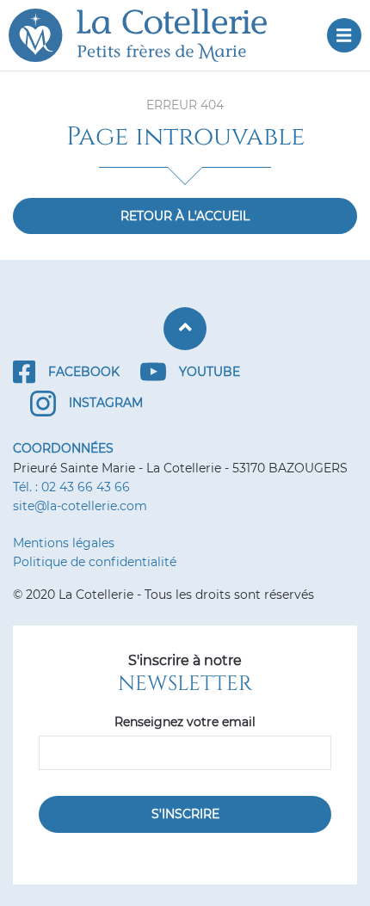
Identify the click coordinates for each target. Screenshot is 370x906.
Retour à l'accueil (185, 216)
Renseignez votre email (185, 722)
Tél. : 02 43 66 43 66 (71, 487)
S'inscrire (185, 814)
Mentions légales (63, 543)
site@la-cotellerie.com (80, 506)
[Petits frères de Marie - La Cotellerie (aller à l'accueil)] (151, 35)
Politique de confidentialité (94, 562)
